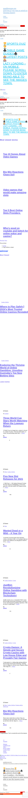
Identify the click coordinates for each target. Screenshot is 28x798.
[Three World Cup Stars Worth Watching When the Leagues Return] (15, 396)
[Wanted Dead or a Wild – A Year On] (15, 509)
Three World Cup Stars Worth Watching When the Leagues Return (15, 422)
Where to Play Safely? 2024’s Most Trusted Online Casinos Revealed (14, 309)
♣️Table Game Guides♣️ (13, 52)
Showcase (5, 706)
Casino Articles (5, 302)
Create (1, 794)
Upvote (4, 440)
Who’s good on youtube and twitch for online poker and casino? (15, 232)
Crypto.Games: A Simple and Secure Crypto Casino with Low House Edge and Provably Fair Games (15, 652)
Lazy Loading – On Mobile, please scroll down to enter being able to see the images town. (15, 73)
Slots (5, 472)
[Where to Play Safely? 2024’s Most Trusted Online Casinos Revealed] (14, 277)
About (4, 751)
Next (6, 240)
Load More (3, 731)
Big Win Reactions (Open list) (13, 173)
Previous (2, 240)
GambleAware (6, 745)
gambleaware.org (9, 8)
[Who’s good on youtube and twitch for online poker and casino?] (15, 220)
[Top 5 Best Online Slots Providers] (15, 203)
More (23, 433)
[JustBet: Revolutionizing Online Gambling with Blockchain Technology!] (15, 563)
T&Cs (4, 747)
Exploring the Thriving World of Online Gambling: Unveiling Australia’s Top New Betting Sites (12, 370)
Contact (5, 752)
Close (1, 759)
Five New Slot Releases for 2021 (13, 477)
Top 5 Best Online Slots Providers (13, 211)
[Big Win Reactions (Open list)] (15, 164)
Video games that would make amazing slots (14, 192)
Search (22, 26)
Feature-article (18, 705)
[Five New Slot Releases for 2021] (15, 454)
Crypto (14, 580)
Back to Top (3, 758)
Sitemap (5, 744)
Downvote (7, 440)
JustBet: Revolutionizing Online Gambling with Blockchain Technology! (15, 590)
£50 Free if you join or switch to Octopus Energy (15, 114)
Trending (5, 17)
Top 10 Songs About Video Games (14, 155)
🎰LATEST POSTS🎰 (12, 124)
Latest (4, 16)
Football (6, 413)
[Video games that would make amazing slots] (15, 182)
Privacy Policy (6, 748)
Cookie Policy (6, 749)
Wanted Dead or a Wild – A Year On (13, 532)
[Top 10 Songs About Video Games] (15, 146)
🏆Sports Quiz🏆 (12, 119)
